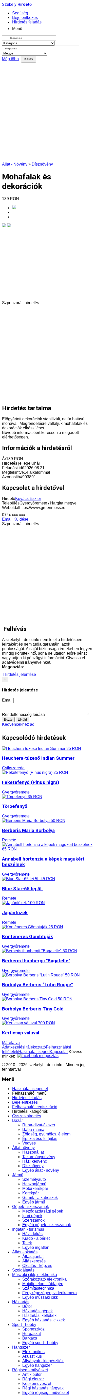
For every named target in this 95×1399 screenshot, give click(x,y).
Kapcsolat (59, 1052)
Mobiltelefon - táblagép (42, 1284)
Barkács (29, 1338)
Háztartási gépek (37, 1311)
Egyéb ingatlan (35, 1247)
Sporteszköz (33, 1329)
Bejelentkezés (25, 1102)
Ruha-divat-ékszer (38, 1125)
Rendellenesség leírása (23, 714)
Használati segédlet (30, 1089)
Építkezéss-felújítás (39, 1138)
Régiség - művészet (30, 1370)
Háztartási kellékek (39, 1315)
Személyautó (34, 1179)
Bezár (8, 719)
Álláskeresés (34, 1261)
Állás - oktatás (24, 1252)
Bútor (27, 1306)
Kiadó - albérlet (36, 1238)
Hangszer (21, 1347)
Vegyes (29, 1143)
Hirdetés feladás (27, 1098)
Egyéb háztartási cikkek (43, 1320)
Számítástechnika (38, 1288)
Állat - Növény (14, 164)
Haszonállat (33, 1152)
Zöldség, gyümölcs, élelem (46, 1134)
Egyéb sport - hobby (40, 1343)
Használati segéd (34, 1052)
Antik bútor (32, 1374)
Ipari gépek (32, 1216)
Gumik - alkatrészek (40, 1197)
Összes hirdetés (26, 1116)
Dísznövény (42, 164)
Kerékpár (30, 1193)
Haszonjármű (34, 1184)
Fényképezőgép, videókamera (49, 1293)
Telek (27, 1243)
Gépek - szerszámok (30, 1206)
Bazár (17, 1120)
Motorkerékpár (35, 1188)
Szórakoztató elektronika (44, 1279)
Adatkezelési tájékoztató (24, 1047)
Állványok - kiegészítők (43, 1361)
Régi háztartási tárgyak (43, 1388)
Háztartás (20, 1302)
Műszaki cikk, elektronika (34, 1275)
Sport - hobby (24, 1324)
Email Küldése (15, 519)
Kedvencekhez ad (18, 724)
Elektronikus (33, 1352)
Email (7, 700)
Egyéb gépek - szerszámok (46, 1225)
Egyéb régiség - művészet (45, 1392)
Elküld (22, 719)
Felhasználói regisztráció (34, 1107)
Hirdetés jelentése (19, 674)
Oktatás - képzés (37, 1265)
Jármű (17, 1175)
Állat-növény (23, 1148)
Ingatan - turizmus (28, 1229)
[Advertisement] (47, 112)
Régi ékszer (33, 1379)
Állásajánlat (33, 1256)
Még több (10, 59)
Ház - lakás (32, 1234)
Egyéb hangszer (37, 1365)
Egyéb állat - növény (40, 1170)
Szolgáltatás (23, 1270)
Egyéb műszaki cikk (40, 1297)
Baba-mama (33, 1129)
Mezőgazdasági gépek (42, 1211)
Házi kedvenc (34, 1161)
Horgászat (31, 1333)
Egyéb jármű (33, 1202)
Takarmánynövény (38, 1157)
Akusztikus (32, 1356)
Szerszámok (33, 1220)
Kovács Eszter (28, 498)
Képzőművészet (36, 1383)
